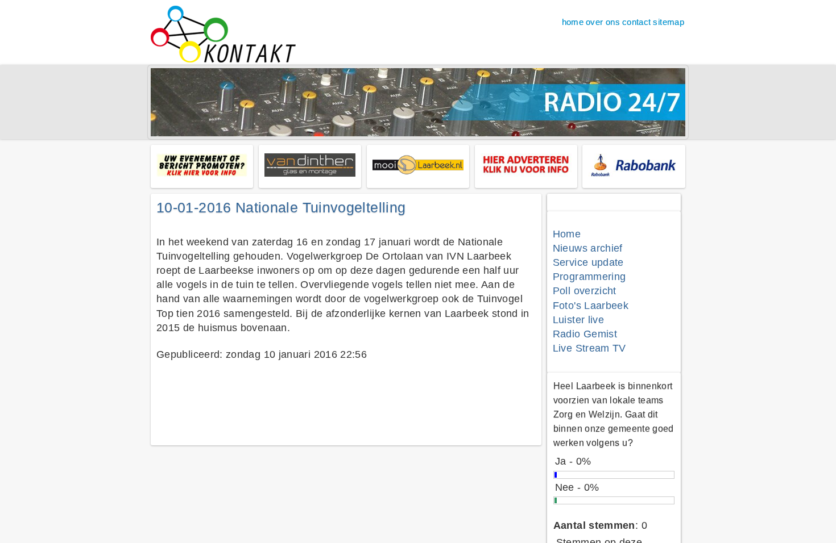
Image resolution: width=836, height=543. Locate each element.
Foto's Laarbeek (590, 305)
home (572, 22)
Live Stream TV (589, 348)
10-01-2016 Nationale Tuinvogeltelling (280, 207)
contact (636, 22)
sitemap (668, 22)
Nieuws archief (588, 248)
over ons (603, 22)
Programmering (589, 276)
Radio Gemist (585, 334)
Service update (588, 262)
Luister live (578, 319)
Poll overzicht (584, 290)
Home (567, 234)
